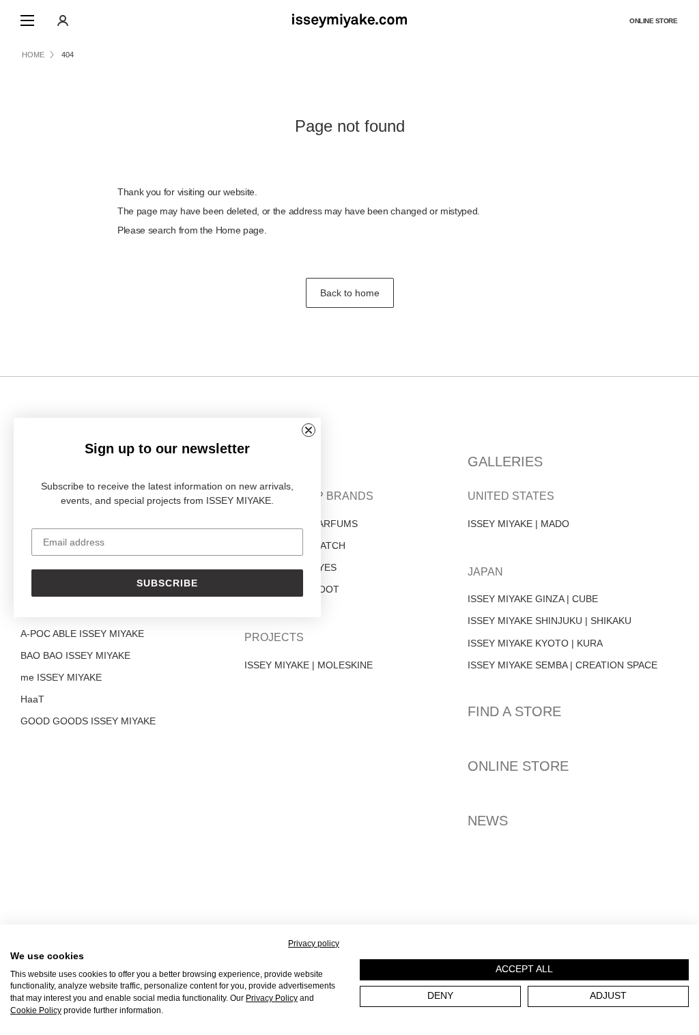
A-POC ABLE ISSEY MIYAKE (82, 633)
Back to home (350, 292)
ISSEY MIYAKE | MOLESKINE (308, 665)
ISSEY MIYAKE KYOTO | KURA (535, 643)
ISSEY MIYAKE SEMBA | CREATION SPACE (562, 665)
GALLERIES (505, 461)
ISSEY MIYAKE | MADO (518, 523)
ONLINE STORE (518, 766)
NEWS (488, 820)
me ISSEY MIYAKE (61, 677)
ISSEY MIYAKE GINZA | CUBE (533, 598)
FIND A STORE (514, 711)
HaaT (32, 699)
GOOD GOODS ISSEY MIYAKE (88, 720)
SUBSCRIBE (167, 583)
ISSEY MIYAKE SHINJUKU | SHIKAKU (549, 620)
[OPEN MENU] (27, 20)
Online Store (653, 21)
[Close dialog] (308, 430)
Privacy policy (313, 943)
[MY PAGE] (62, 20)
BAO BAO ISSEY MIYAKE (75, 655)
